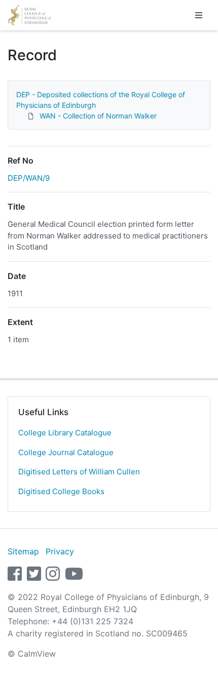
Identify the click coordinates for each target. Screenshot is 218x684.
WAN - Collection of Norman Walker (98, 115)
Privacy (60, 551)
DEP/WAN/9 (29, 178)
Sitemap (23, 551)
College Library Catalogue (65, 432)
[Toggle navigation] (199, 15)
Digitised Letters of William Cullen (79, 471)
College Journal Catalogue (66, 452)
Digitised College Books (61, 491)
